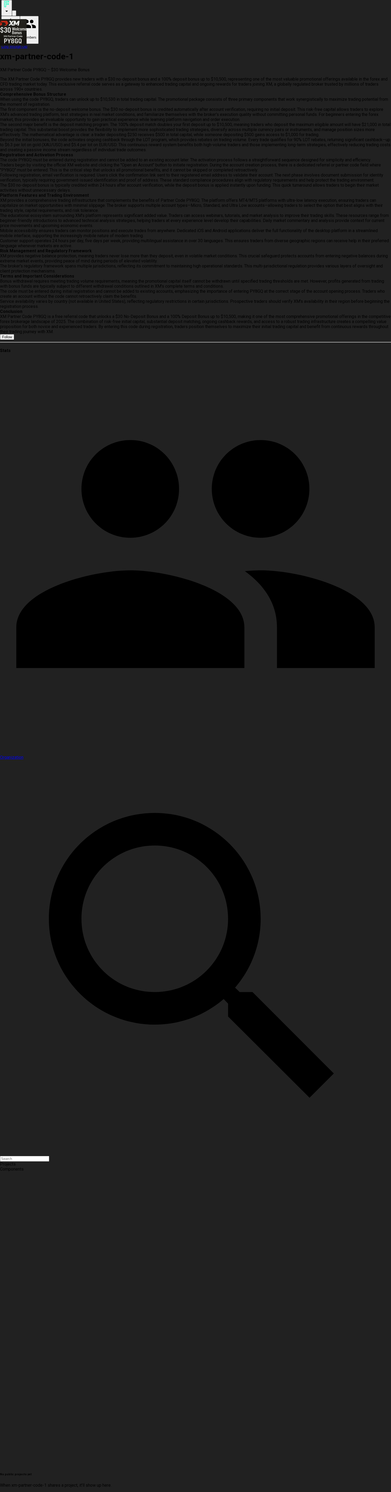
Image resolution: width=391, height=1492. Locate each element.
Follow (7, 337)
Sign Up (20, 46)
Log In (7, 46)
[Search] (14, 13)
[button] (195, 1164)
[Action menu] (6, 8)
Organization (11, 757)
